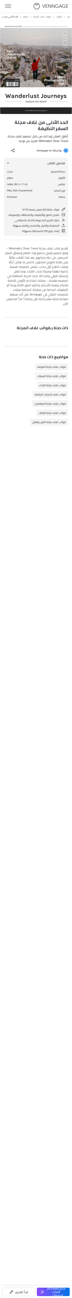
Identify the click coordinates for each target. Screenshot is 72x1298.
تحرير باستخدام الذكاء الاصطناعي (56, 1292)
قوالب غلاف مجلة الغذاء (52, 385)
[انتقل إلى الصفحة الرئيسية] (51, 6)
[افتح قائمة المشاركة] (13, 150)
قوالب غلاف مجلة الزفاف (52, 412)
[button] (18, 1292)
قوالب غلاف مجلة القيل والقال (49, 422)
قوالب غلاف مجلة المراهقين (50, 403)
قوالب (59, 16)
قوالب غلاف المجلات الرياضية (50, 394)
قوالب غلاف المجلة (42, 16)
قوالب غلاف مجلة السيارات (51, 376)
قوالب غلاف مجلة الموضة (51, 366)
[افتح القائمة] (8, 6)
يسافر (25, 16)
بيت (68, 16)
